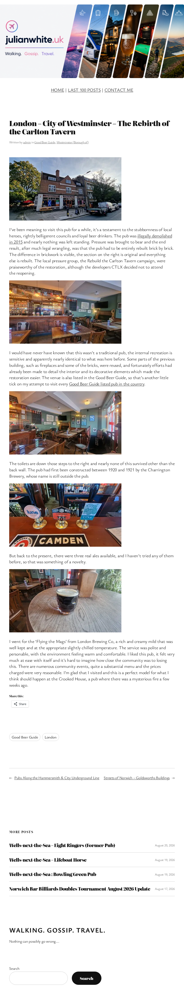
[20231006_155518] (65, 453)
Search (14, 968)
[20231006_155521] (65, 631)
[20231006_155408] (65, 545)
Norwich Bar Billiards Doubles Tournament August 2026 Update (79, 888)
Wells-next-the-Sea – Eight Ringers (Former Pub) (62, 845)
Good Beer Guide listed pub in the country (106, 384)
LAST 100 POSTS (84, 90)
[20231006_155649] (65, 342)
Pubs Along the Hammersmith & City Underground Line (56, 777)
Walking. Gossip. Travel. (57, 930)
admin (27, 142)
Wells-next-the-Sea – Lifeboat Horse (47, 860)
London (51, 737)
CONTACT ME (119, 90)
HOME (57, 90)
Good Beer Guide (44, 142)
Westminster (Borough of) (72, 142)
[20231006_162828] (65, 219)
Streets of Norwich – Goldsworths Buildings (137, 777)
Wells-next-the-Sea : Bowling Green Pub (52, 874)
